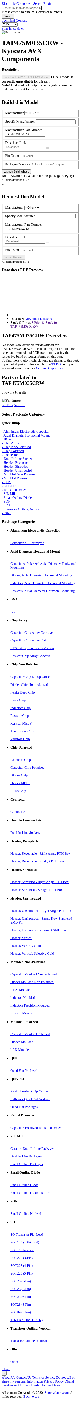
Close (6, 1369)
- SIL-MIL (9, 493)
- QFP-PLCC (11, 486)
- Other (6, 513)
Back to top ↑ (32, 1396)
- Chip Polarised (13, 451)
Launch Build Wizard (16, 171)
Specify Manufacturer (20, 121)
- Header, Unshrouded (17, 470)
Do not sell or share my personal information (38, 1379)
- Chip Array (10, 443)
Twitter (46, 1385)
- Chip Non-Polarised (16, 447)
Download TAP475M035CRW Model (25, 77)
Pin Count (12, 155)
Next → (19, 405)
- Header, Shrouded (15, 466)
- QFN (6, 482)
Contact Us (23, 1377)
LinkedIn (58, 1385)
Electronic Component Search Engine (27, 3)
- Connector (10, 455)
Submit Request (13, 257)
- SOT (6, 505)
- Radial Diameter (14, 490)
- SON (6, 501)
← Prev (7, 405)
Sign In (7, 28)
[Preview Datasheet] (47, 148)
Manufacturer (14, 113)
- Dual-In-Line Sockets (17, 458)
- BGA (6, 439)
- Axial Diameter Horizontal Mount (26, 435)
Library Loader (30, 1385)
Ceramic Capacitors (49, 368)
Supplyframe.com (56, 1392)
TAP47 (56, 364)
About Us (8, 1377)
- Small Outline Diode (17, 497)
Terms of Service (43, 1377)
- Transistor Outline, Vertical (21, 509)
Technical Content (14, 20)
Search (7, 16)
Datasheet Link (15, 142)
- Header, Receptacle (16, 462)
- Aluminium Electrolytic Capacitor (25, 431)
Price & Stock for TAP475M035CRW (34, 324)
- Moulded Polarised (15, 478)
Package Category (17, 164)
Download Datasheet (39, 319)
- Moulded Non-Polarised (19, 474)
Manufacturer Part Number (23, 130)
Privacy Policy (54, 1381)
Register (18, 28)
